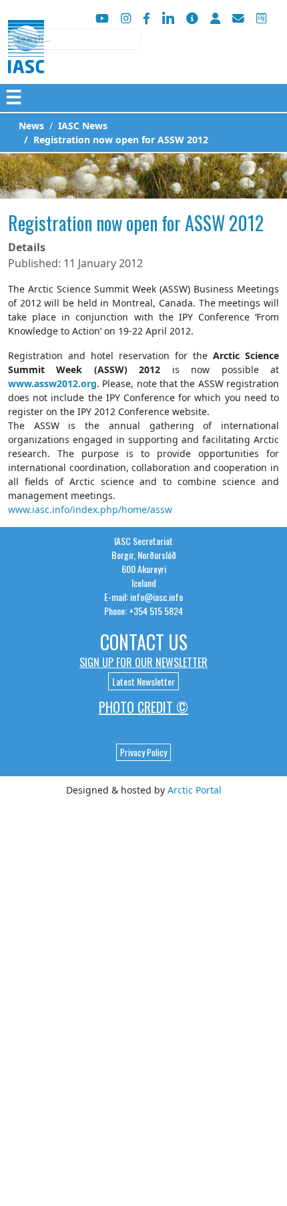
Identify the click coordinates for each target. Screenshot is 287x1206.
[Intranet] (215, 18)
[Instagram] (126, 18)
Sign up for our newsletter (143, 662)
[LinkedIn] (168, 18)
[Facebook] (146, 18)
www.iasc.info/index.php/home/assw (90, 509)
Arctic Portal (195, 790)
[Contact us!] (238, 18)
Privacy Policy (143, 752)
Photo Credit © (143, 707)
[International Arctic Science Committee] (26, 60)
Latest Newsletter (143, 681)
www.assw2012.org (52, 383)
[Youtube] (102, 18)
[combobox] (74, 39)
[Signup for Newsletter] (192, 18)
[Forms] (261, 18)
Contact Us (144, 642)
